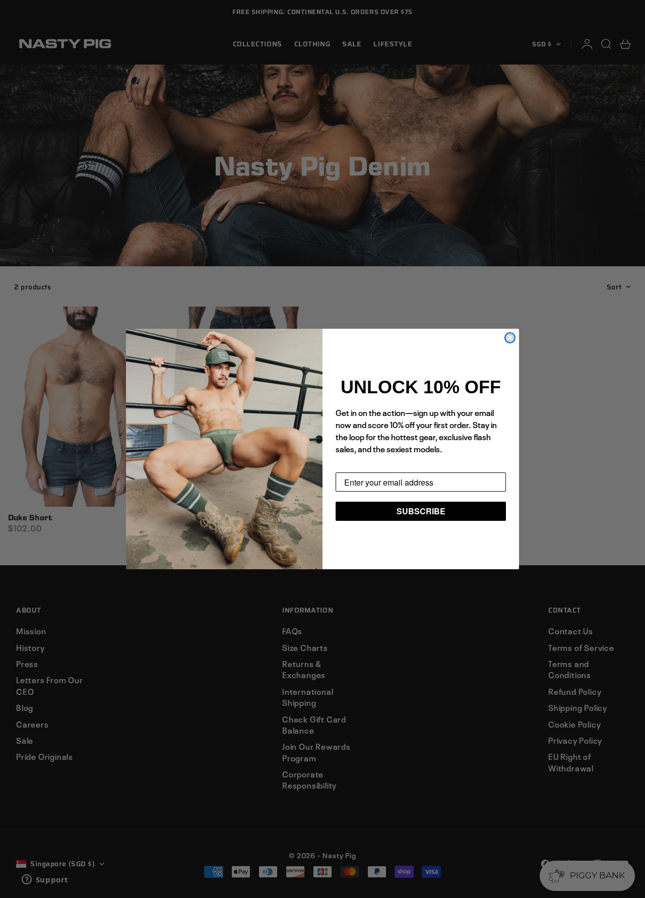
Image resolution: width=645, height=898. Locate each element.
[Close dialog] (510, 338)
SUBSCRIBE (421, 511)
